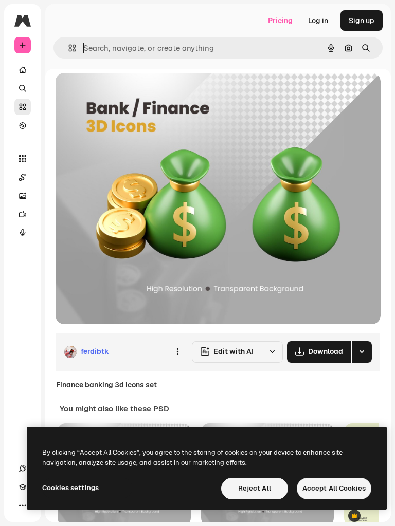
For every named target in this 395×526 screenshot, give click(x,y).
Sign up (361, 20)
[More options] (177, 352)
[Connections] (22, 468)
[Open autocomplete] (68, 48)
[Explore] (22, 125)
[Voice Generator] (22, 232)
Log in (318, 20)
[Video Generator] (22, 214)
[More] (22, 505)
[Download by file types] (361, 352)
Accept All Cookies (334, 488)
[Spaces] (22, 177)
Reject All (254, 488)
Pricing (280, 20)
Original (121, 92)
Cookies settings (70, 487)
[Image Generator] (22, 195)
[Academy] (22, 487)
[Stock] (22, 107)
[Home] (22, 70)
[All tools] (22, 159)
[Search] (22, 88)
